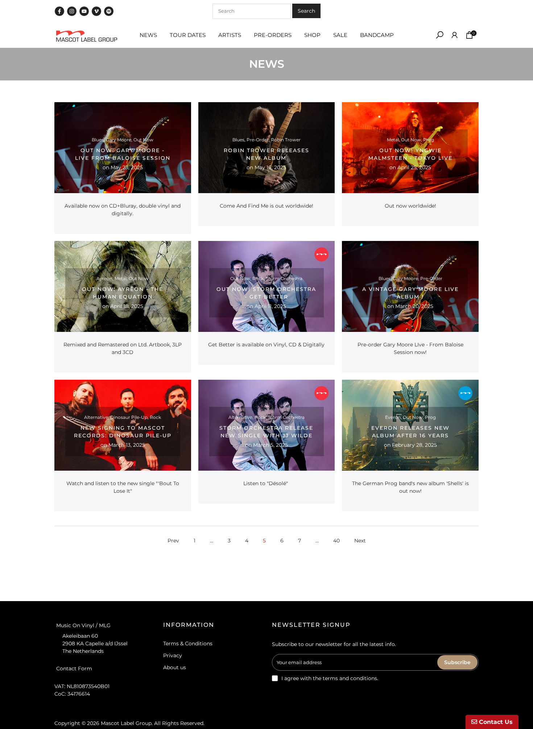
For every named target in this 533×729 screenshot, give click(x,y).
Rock (258, 278)
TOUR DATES (188, 35)
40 (336, 540)
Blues (98, 139)
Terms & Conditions (187, 643)
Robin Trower (286, 139)
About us (174, 667)
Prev (173, 540)
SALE (340, 35)
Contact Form (74, 668)
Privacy (172, 655)
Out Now (143, 139)
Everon (393, 417)
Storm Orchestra (284, 278)
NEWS (148, 35)
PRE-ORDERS (273, 35)
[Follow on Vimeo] (96, 11)
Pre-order (258, 139)
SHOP (312, 35)
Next (360, 540)
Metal (393, 139)
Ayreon (104, 278)
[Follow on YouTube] (84, 11)
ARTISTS (229, 35)
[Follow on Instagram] (72, 11)
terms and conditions (350, 678)
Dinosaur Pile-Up (129, 417)
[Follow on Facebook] (59, 11)
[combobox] (251, 11)
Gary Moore (118, 139)
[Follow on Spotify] (109, 11)
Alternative (96, 417)
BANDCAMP (377, 35)
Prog (428, 139)
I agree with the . (329, 678)
